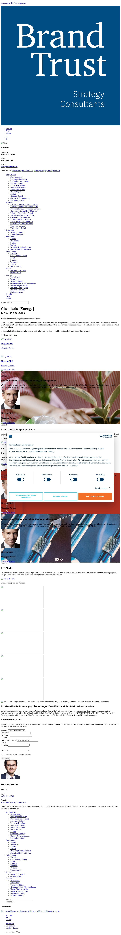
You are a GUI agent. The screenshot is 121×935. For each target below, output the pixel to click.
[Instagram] (14, 911)
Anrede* (4, 730)
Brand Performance (17, 190)
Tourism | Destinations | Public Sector (24, 207)
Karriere (9, 268)
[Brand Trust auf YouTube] (16, 171)
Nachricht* (5, 750)
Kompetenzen (11, 175)
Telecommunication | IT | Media (22, 215)
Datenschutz (10, 926)
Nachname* (5, 735)
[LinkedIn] (5, 911)
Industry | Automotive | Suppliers (22, 213)
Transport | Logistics (18, 226)
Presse (8, 131)
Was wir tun (14, 279)
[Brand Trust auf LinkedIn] (55, 171)
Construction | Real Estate (20, 217)
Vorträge (13, 264)
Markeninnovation (17, 200)
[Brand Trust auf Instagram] (38, 171)
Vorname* (5, 733)
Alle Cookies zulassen (95, 496)
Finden (3, 302)
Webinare (13, 262)
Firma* (3, 743)
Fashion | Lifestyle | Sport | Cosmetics (24, 205)
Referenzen (10, 230)
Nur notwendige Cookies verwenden (26, 496)
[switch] (47, 479)
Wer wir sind (15, 277)
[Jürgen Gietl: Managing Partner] (10, 408)
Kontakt (9, 129)
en (6, 137)
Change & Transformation (20, 198)
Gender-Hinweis (12, 928)
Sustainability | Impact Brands (21, 224)
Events (12, 258)
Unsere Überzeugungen (19, 288)
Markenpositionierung (18, 179)
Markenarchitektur (17, 183)
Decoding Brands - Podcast (20, 247)
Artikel (13, 239)
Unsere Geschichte (17, 290)
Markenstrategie (16, 177)
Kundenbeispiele (16, 234)
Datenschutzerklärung (44, 451)
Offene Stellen (15, 273)
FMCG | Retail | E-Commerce (21, 222)
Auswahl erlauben (60, 496)
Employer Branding (17, 185)
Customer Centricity (17, 196)
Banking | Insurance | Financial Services (25, 209)
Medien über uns (16, 292)
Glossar (8, 133)
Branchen (9, 202)
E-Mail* (4, 738)
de (6, 139)
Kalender (13, 254)
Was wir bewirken (17, 232)
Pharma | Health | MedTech (20, 219)
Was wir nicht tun (17, 281)
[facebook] (24, 911)
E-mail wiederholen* (9, 740)
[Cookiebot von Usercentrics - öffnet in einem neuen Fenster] (101, 436)
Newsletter (14, 241)
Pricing (13, 194)
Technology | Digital (18, 228)
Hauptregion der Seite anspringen (13, 3)
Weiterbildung (11, 251)
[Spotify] (41, 911)
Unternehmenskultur (18, 188)
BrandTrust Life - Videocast (20, 249)
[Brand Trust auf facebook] (26, 171)
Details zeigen (101, 488)
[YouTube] (34, 911)
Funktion (4, 745)
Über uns (9, 275)
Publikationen (11, 237)
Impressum (10, 924)
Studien (13, 243)
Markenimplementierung (19, 181)
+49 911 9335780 (7, 796)
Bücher (13, 245)
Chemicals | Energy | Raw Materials (23, 211)
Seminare (13, 260)
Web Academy (15, 266)
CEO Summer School (18, 256)
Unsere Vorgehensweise (19, 286)
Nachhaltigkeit (15, 192)
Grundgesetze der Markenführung (23, 283)
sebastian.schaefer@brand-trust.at (13, 802)
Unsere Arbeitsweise (18, 271)
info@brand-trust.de (9, 167)
